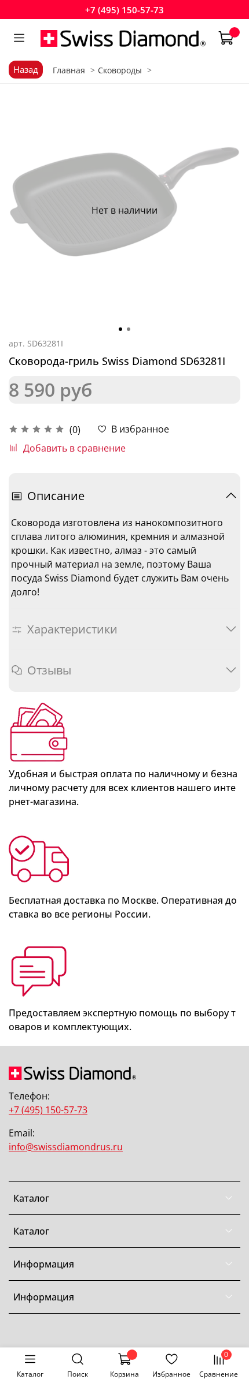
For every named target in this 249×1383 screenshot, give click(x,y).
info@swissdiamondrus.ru (66, 1146)
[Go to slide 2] (128, 329)
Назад (25, 69)
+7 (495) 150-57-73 (124, 10)
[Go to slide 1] (120, 329)
